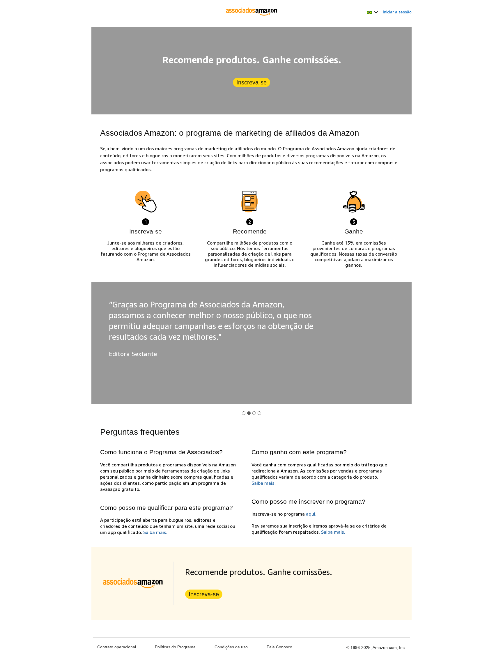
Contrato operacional (116, 647)
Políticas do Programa (175, 647)
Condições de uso (231, 647)
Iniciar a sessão (397, 12)
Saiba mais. (155, 532)
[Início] (251, 12)
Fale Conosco (279, 647)
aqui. (311, 514)
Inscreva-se (251, 82)
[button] (372, 11)
